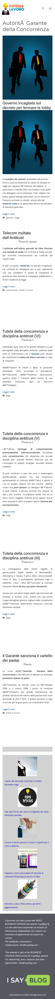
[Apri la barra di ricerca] (43, 8)
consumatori (12, 290)
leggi (17, 217)
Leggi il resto (9, 214)
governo (10, 217)
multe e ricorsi (26, 290)
